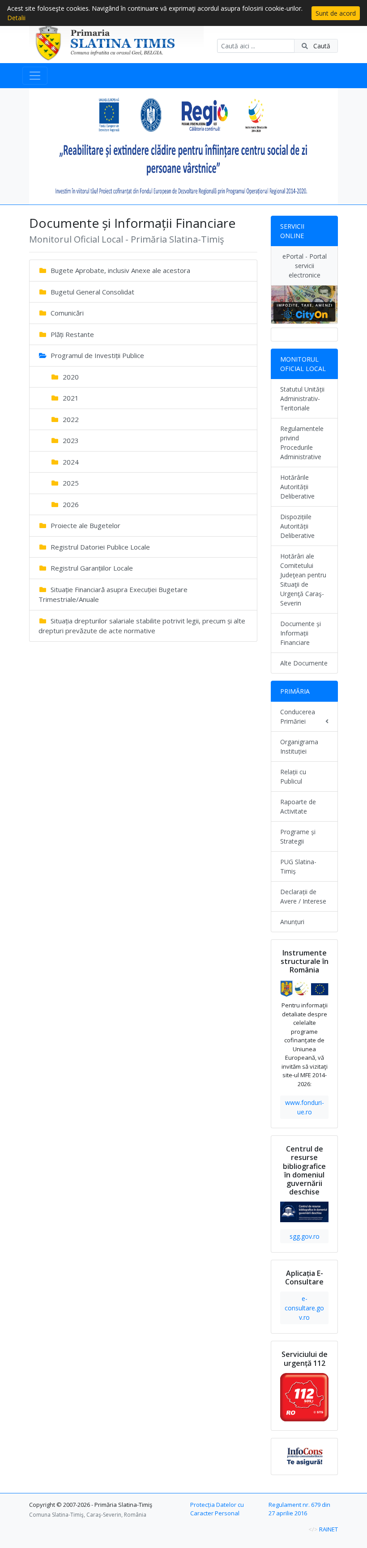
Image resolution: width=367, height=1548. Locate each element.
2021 (70, 397)
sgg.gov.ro (305, 1236)
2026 (70, 504)
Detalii (16, 17)
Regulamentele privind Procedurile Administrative (302, 442)
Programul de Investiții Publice (96, 355)
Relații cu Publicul (293, 776)
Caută (321, 46)
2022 (70, 419)
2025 (70, 482)
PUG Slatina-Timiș (298, 866)
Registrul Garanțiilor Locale (91, 567)
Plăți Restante (71, 334)
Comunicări (66, 312)
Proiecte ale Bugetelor (84, 525)
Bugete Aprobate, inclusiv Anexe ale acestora (119, 270)
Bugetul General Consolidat (91, 291)
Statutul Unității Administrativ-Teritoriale (302, 398)
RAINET (328, 1529)
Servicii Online (292, 231)
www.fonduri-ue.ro (304, 1107)
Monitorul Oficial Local (303, 364)
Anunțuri (292, 921)
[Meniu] (34, 76)
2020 (70, 376)
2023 (70, 440)
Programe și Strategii (298, 836)
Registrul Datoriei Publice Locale (99, 546)
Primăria (295, 691)
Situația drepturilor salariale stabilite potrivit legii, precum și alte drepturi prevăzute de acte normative (141, 625)
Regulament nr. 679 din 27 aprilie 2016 (299, 1509)
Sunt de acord (336, 13)
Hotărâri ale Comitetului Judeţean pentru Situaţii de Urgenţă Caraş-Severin (303, 579)
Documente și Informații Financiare (300, 633)
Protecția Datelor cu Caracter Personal (217, 1509)
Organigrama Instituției (299, 746)
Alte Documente (304, 663)
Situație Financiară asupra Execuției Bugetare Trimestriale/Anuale (113, 594)
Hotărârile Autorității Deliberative (297, 486)
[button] (52, 146)
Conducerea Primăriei (297, 716)
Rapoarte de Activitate (298, 806)
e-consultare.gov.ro (304, 1308)
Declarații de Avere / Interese (303, 896)
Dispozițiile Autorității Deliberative (297, 526)
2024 (70, 461)
